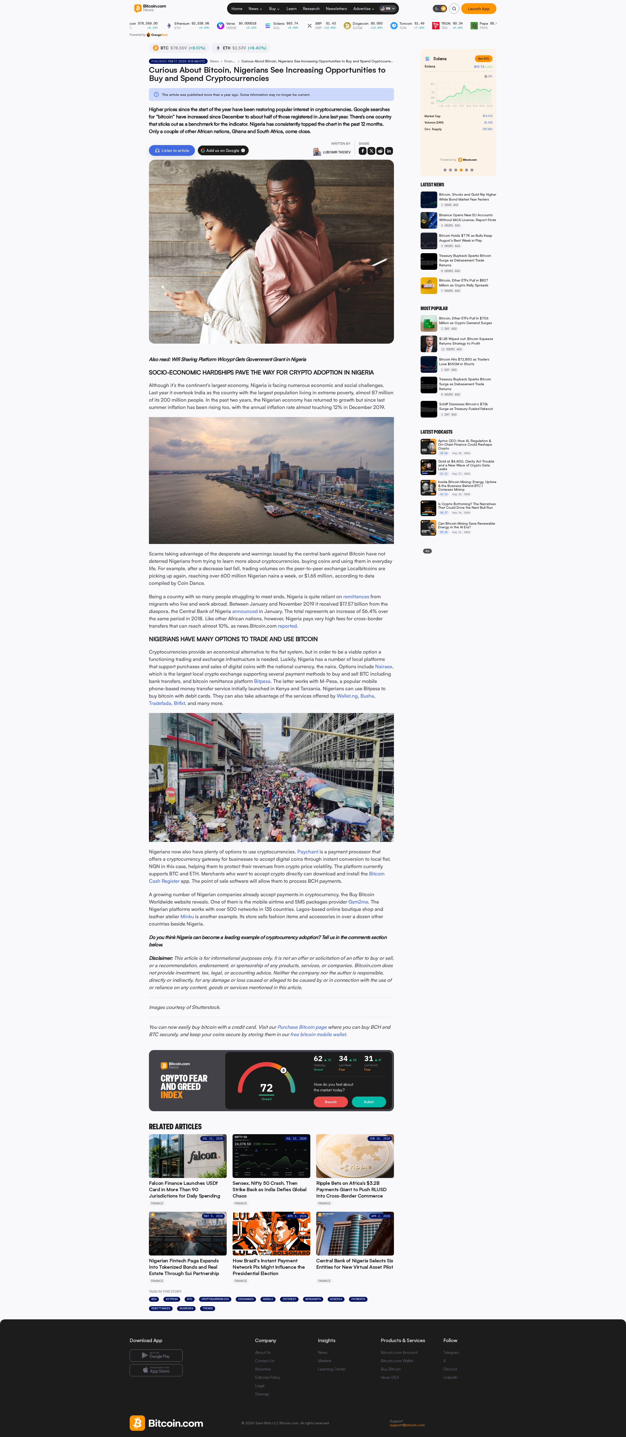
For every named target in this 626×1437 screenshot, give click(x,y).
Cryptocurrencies (215, 1299)
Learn (292, 8)
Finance (230, 61)
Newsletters (336, 8)
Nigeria (336, 1299)
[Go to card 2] (450, 170)
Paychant (307, 852)
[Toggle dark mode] (440, 8)
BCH (153, 1299)
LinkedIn (450, 1377)
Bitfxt (179, 703)
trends (207, 1308)
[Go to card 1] (445, 170)
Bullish (369, 1102)
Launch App (479, 8)
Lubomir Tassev (337, 152)
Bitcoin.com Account (399, 1352)
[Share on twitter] (371, 151)
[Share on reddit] (380, 151)
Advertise (361, 8)
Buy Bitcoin (391, 1369)
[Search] (454, 8)
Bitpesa (262, 681)
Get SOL (484, 58)
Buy (272, 8)
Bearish (331, 1102)
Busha (367, 696)
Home (237, 8)
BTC (189, 1299)
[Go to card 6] (471, 170)
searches (186, 1308)
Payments (358, 1299)
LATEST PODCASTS (436, 432)
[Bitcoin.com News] (150, 8)
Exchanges (246, 1299)
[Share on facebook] (363, 151)
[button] (243, 150)
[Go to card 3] (455, 170)
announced (245, 611)
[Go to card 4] (461, 170)
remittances (356, 596)
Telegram (451, 1352)
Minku (187, 916)
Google (268, 1299)
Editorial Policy (267, 1377)
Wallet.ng (347, 696)
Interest (289, 1299)
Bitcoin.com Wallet (397, 1360)
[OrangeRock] (157, 34)
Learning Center (332, 1369)
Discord (450, 1369)
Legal (259, 1385)
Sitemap (262, 1394)
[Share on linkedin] (389, 151)
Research (311, 8)
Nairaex (383, 666)
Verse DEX (390, 1377)
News (253, 8)
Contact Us (264, 1360)
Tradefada (160, 703)
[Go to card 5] (466, 170)
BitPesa (172, 1299)
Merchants (313, 1299)
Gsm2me (358, 902)
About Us (263, 1352)
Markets (324, 1360)
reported (287, 626)
